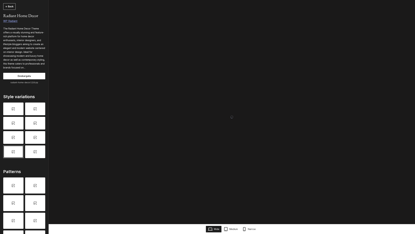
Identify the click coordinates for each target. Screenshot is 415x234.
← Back (9, 6)
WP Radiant (10, 21)
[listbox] (24, 130)
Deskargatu (24, 76)
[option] (13, 109)
